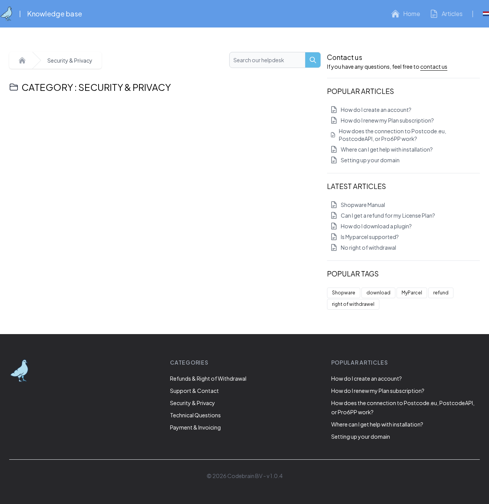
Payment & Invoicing (195, 427)
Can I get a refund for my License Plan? (388, 215)
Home (411, 14)
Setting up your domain (370, 160)
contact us (433, 66)
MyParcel (412, 293)
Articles (452, 14)
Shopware (343, 293)
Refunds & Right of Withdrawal (208, 378)
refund (441, 293)
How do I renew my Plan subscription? (387, 120)
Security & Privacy (69, 60)
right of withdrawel (353, 304)
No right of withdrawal (368, 247)
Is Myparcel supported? (370, 236)
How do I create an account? (376, 109)
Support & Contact (194, 390)
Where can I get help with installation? (387, 149)
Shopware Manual (363, 204)
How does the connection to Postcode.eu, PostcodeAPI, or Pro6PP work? (392, 135)
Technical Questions (195, 415)
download (378, 293)
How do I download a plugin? (376, 226)
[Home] (22, 60)
